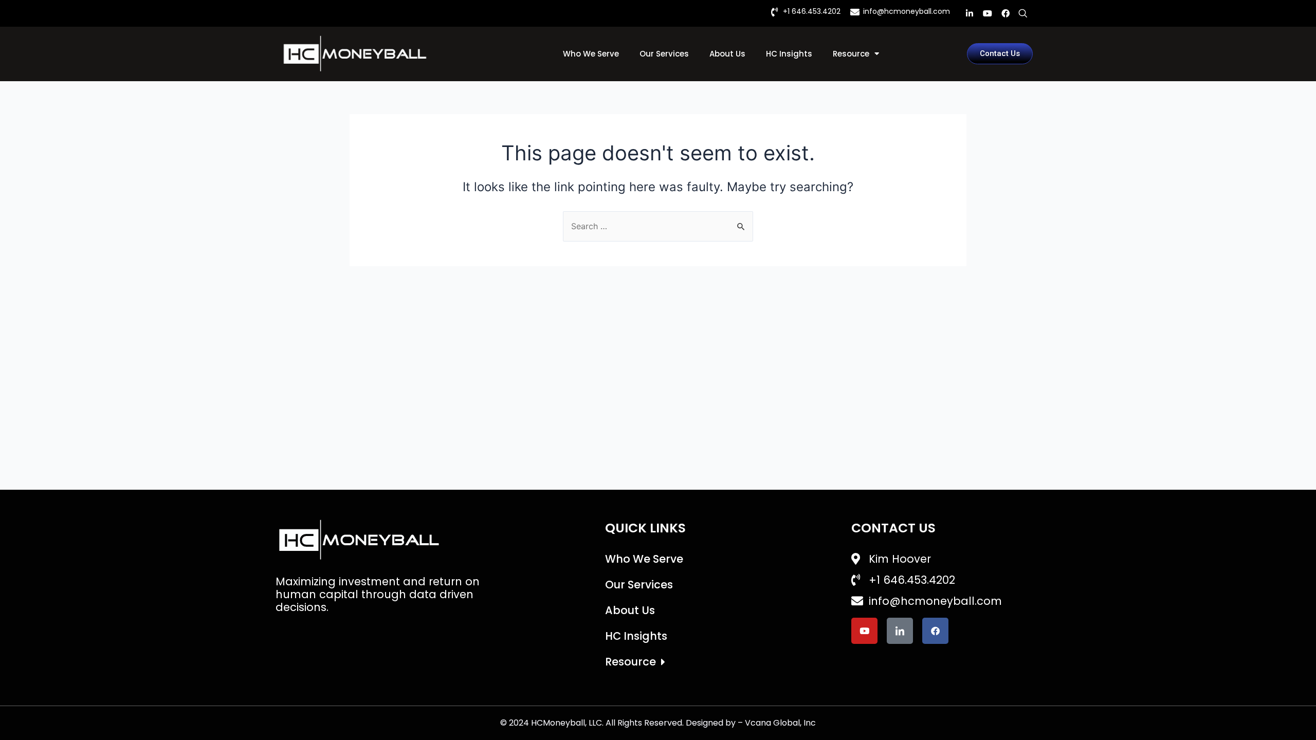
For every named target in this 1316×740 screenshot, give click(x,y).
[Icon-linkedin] (900, 631)
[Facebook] (1005, 13)
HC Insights (789, 53)
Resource (851, 53)
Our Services (664, 53)
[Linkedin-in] (969, 13)
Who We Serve (591, 53)
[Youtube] (987, 13)
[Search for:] (658, 226)
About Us (727, 53)
